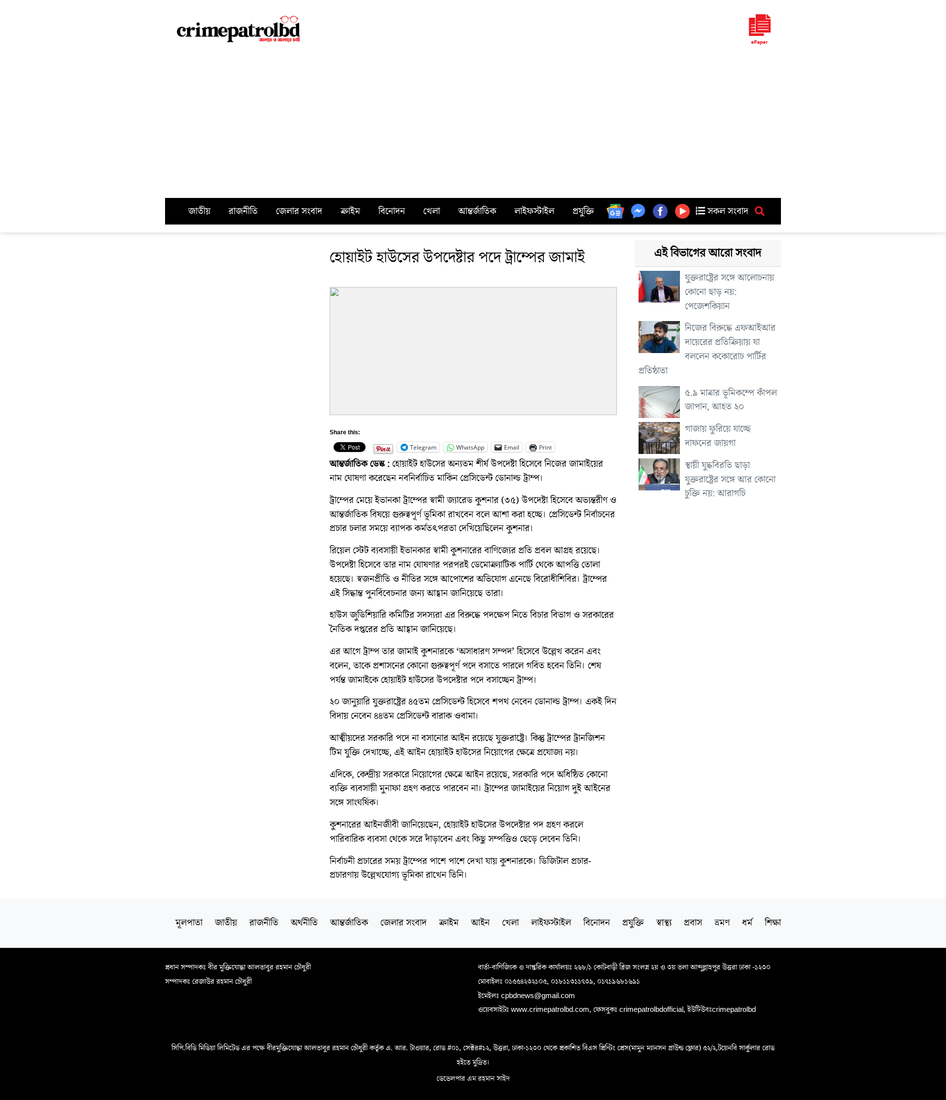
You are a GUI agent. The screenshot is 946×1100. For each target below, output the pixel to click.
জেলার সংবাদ (299, 211)
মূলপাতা (189, 923)
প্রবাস (693, 923)
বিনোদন (391, 211)
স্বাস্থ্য (664, 923)
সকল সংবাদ (726, 211)
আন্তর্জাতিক (477, 211)
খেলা (431, 211)
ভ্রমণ (722, 923)
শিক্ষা (773, 923)
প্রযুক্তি (583, 211)
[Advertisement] (473, 124)
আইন (480, 923)
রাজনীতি (243, 211)
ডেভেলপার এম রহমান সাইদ (473, 1078)
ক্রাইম (350, 211)
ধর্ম (747, 923)
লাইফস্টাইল (534, 211)
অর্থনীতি (304, 923)
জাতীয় (199, 211)
